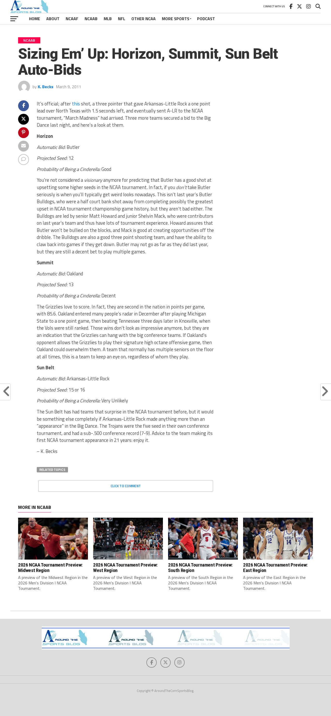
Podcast (206, 19)
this (76, 103)
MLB (108, 19)
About (52, 19)
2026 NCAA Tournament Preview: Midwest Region (50, 567)
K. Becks (45, 87)
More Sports (175, 19)
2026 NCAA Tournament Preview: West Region (125, 567)
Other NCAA (143, 19)
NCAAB (91, 19)
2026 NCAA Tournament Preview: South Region (200, 567)
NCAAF (72, 19)
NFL (121, 19)
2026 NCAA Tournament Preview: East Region (275, 567)
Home (34, 19)
